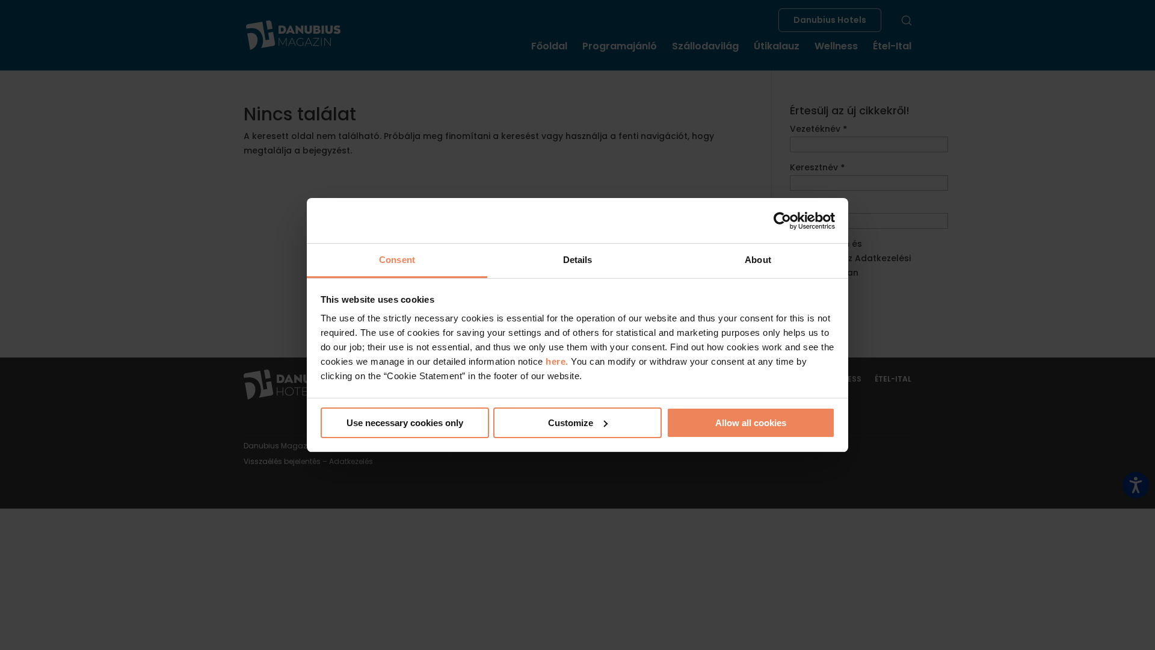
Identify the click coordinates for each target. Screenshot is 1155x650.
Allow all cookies (750, 423)
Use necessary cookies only (404, 423)
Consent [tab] (397, 260)
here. (558, 361)
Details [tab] (578, 260)
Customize (570, 423)
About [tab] (758, 260)
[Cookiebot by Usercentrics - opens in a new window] (782, 221)
